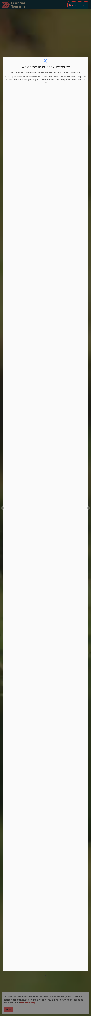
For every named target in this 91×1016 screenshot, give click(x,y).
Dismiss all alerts (77, 5)
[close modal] (85, 59)
